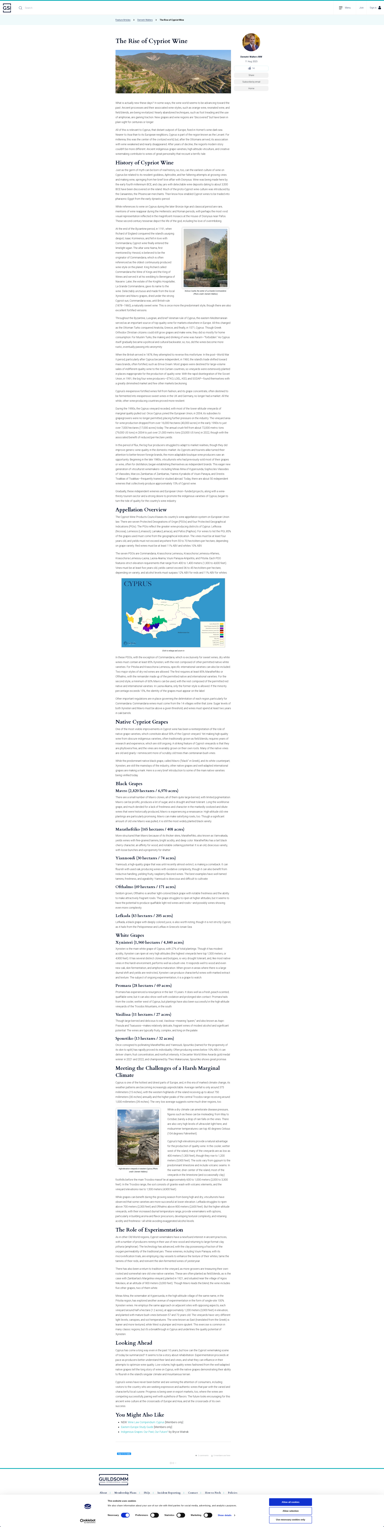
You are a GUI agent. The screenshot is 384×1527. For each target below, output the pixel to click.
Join (361, 7)
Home (251, 88)
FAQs (147, 1493)
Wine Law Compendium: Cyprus (146, 1422)
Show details (224, 1515)
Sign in (373, 7)
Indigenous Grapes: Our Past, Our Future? (144, 1431)
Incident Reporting (169, 1493)
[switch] (154, 1515)
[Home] (7, 7)
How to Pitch (213, 1493)
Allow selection (291, 1511)
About (103, 1493)
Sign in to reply (124, 1454)
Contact (193, 1493)
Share (251, 75)
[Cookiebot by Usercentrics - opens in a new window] (88, 1521)
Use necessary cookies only (290, 1519)
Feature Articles (123, 20)
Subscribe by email (251, 82)
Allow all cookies (290, 1502)
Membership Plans (125, 1493)
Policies (232, 1493)
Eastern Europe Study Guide (137, 1427)
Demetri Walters (145, 20)
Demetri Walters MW (251, 56)
